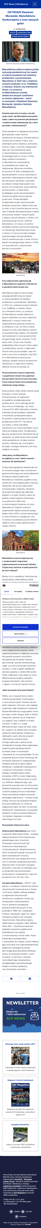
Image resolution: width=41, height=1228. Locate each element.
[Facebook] (11, 978)
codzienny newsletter (12, 1186)
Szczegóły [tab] (18, 591)
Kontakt (28, 1224)
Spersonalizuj (19, 634)
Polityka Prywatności (20, 1222)
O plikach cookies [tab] (32, 591)
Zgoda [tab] (6, 591)
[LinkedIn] (30, 978)
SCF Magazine (19, 1193)
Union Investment (20, 36)
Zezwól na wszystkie (20, 627)
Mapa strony (7, 1222)
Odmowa (20, 640)
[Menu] (35, 4)
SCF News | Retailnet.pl (16, 4)
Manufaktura (24, 33)
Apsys (12, 33)
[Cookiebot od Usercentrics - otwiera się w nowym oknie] (29, 585)
